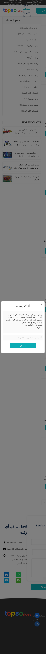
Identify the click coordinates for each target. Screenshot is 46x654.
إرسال (23, 345)
